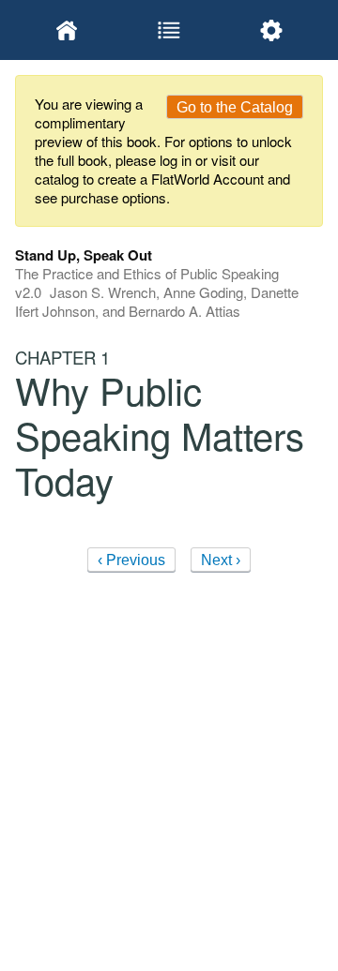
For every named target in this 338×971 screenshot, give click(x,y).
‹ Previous (131, 560)
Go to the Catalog (235, 107)
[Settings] (272, 30)
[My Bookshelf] (66, 30)
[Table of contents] (168, 30)
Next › (220, 560)
